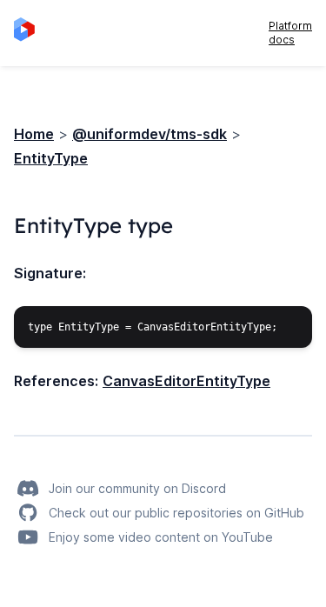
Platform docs (290, 32)
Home (34, 134)
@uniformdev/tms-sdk (149, 134)
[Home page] (29, 33)
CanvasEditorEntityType (186, 381)
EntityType (51, 158)
